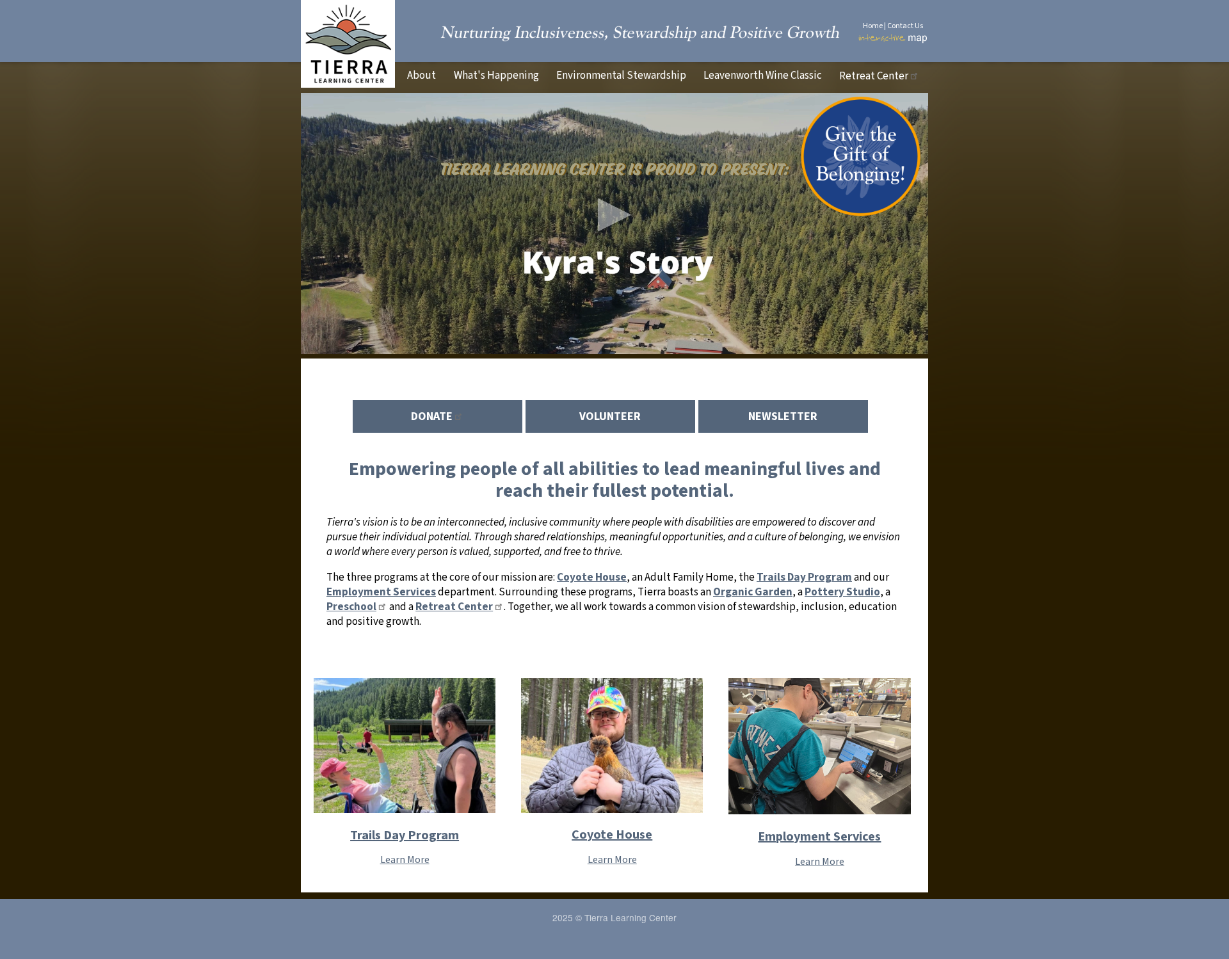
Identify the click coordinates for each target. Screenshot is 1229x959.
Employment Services (819, 837)
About (421, 75)
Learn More (405, 860)
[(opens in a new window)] (860, 208)
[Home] (348, 84)
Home (873, 25)
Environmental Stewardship (621, 75)
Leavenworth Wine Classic (762, 75)
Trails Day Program (404, 835)
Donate (432, 416)
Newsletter (782, 416)
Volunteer (610, 416)
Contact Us (905, 25)
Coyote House (612, 835)
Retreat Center (873, 76)
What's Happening (496, 75)
